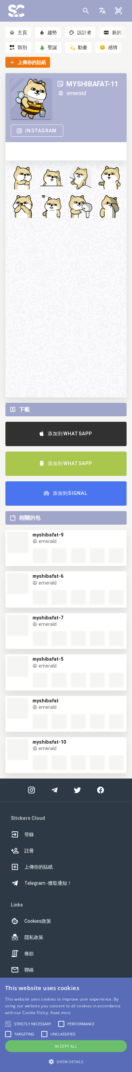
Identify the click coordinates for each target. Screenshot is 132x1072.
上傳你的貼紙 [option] (38, 867)
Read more (60, 1012)
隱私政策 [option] (33, 937)
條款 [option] (29, 953)
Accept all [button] (66, 1046)
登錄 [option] (29, 834)
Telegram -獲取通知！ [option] (48, 883)
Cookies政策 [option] (37, 921)
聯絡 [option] (29, 969)
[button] (102, 11)
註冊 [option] (29, 850)
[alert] (66, 1025)
